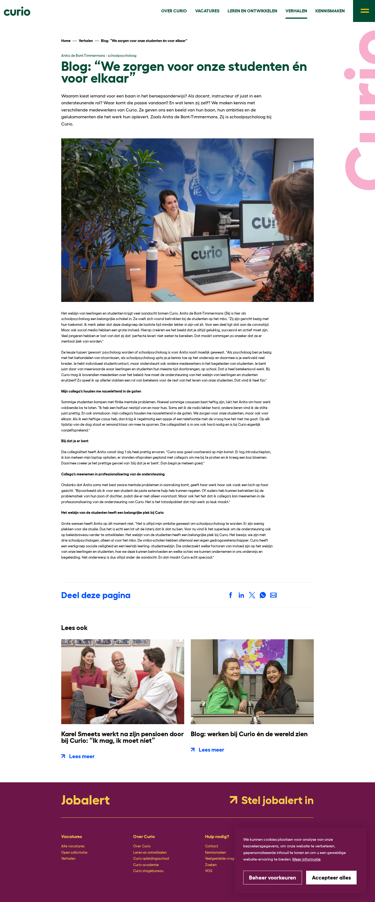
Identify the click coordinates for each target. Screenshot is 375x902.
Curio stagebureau (148, 871)
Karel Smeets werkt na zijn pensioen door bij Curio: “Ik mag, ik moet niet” (122, 737)
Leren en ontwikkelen (150, 852)
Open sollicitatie (74, 852)
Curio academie (146, 865)
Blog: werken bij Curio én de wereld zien (249, 734)
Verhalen (68, 858)
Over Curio (141, 846)
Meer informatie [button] (306, 859)
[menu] (364, 11)
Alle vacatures (73, 846)
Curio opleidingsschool (151, 858)
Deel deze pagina (95, 595)
